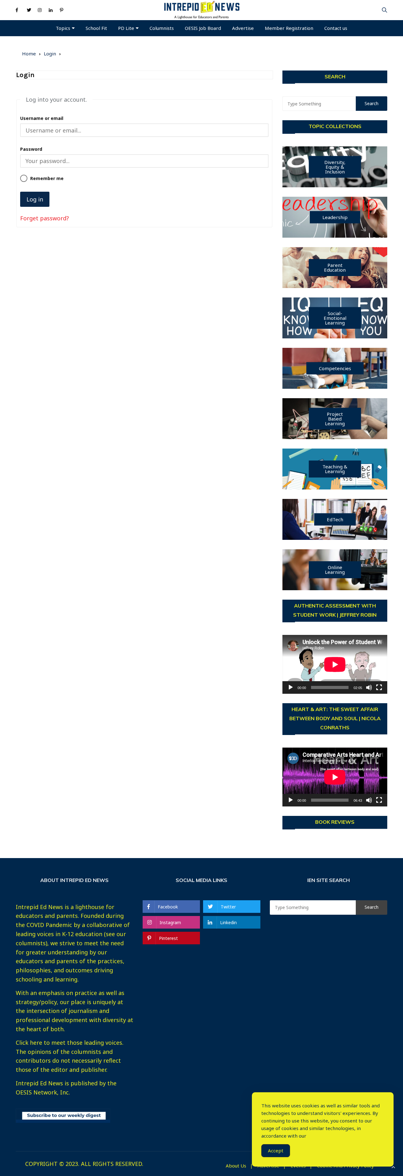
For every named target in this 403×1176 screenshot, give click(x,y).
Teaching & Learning (334, 468)
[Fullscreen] (379, 687)
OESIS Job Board (203, 28)
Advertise (243, 28)
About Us (236, 1165)
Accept (275, 1150)
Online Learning (335, 569)
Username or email (41, 118)
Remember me (46, 178)
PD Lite (126, 28)
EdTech (335, 519)
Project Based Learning (335, 419)
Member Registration (289, 28)
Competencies (335, 368)
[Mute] (369, 687)
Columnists (162, 28)
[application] (334, 664)
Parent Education (335, 267)
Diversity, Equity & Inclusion (334, 167)
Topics (63, 28)
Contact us (335, 28)
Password (31, 149)
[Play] (290, 687)
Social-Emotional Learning (335, 318)
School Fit (96, 28)
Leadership (335, 217)
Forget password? (44, 218)
